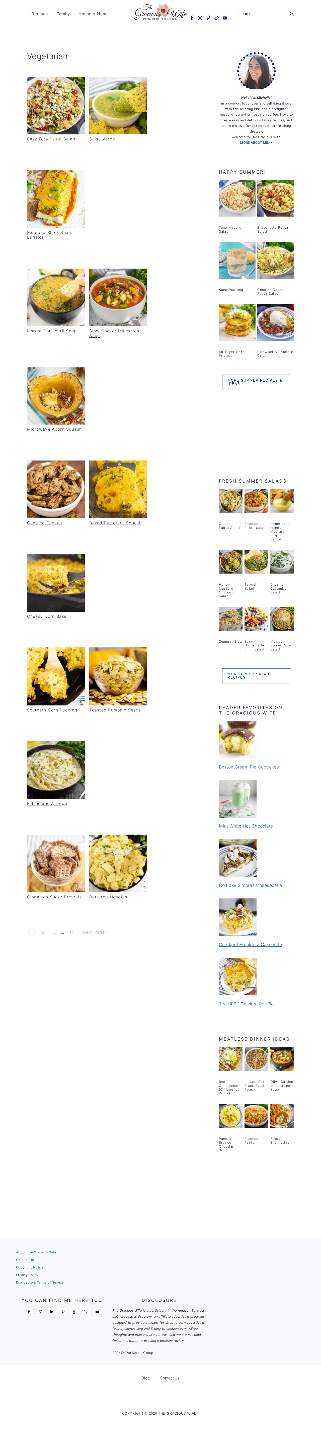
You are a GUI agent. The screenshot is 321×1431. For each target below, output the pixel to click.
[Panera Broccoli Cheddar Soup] (231, 1117)
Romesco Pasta (253, 1140)
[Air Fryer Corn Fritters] (237, 323)
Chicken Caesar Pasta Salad (271, 291)
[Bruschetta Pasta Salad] (275, 199)
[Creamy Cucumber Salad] (282, 562)
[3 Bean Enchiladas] (282, 1117)
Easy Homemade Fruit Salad (254, 645)
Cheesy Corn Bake (47, 616)
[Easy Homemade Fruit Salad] (256, 619)
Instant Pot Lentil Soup (52, 330)
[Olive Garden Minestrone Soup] (282, 1059)
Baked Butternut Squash (115, 522)
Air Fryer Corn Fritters (232, 353)
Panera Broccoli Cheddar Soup (226, 1144)
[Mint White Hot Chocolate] (256, 800)
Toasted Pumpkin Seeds (115, 709)
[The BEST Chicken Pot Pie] (256, 977)
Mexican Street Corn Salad (280, 645)
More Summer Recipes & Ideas (255, 382)
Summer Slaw (231, 641)
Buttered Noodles (108, 896)
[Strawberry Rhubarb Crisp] (275, 323)
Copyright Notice (30, 1267)
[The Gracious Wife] (161, 17)
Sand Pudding (231, 290)
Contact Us (25, 1260)
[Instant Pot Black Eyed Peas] (256, 1059)
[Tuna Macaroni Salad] (237, 199)
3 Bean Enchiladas (280, 1140)
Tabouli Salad (251, 586)
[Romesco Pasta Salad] (256, 502)
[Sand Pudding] (237, 261)
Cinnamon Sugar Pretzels (54, 896)
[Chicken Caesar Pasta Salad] (275, 261)
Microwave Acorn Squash (54, 429)
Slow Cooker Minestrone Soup (115, 333)
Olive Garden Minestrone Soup (281, 1085)
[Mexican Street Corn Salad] (282, 619)
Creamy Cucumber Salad (279, 588)
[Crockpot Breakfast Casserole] (256, 918)
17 (71, 932)
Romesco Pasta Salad (255, 525)
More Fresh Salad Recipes (248, 675)
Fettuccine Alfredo (47, 803)
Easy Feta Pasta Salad (51, 138)
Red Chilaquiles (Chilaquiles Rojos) (229, 1087)
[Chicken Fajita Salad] (231, 502)
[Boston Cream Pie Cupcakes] (256, 740)
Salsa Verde (102, 138)
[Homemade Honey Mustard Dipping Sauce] (282, 502)
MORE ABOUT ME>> (256, 142)
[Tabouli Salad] (256, 562)
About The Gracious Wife (36, 1252)
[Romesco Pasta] (256, 1117)
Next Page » (96, 932)
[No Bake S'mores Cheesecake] (256, 859)
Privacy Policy (27, 1275)
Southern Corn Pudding (52, 709)
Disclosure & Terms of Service (40, 1282)
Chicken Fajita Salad (229, 525)
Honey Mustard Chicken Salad (226, 590)
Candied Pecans (44, 522)
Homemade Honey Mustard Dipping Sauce (280, 531)
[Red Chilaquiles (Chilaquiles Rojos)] (231, 1059)
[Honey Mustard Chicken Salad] (231, 562)
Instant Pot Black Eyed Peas (255, 1085)
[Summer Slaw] (231, 619)
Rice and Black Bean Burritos (49, 235)
